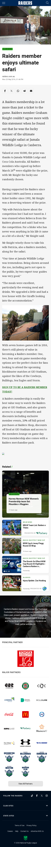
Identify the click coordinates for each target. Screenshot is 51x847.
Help (16, 831)
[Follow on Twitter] (42, 795)
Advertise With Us (37, 831)
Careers (10, 831)
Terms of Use (19, 825)
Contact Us (25, 831)
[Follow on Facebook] (37, 795)
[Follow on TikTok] (32, 795)
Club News (7, 49)
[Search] (47, 3)
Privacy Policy (31, 825)
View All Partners (25, 783)
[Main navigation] (3, 3)
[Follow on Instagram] (47, 795)
